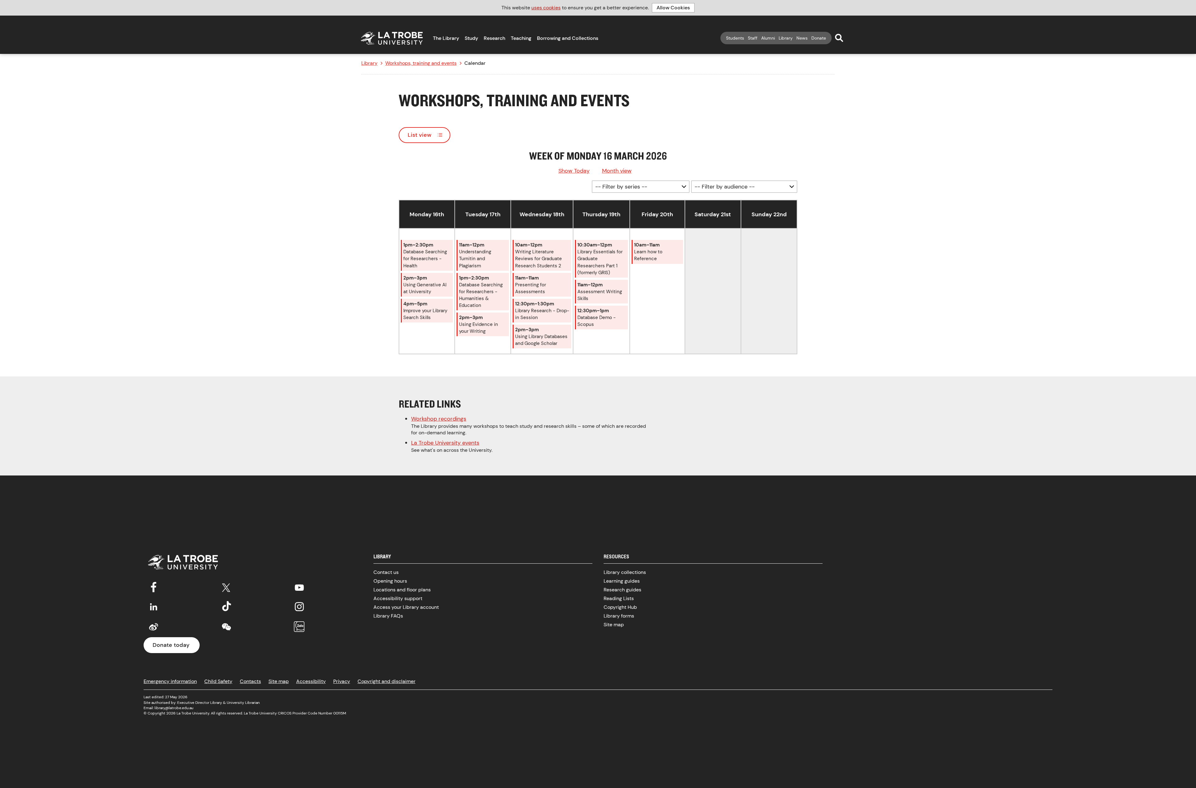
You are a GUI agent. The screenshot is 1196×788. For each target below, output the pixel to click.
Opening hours (390, 581)
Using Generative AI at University (424, 285)
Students (735, 38)
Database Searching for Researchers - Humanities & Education (481, 291)
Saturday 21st (713, 214)
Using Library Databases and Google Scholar (541, 336)
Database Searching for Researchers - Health (425, 255)
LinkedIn (154, 607)
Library (786, 38)
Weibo (154, 627)
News (802, 38)
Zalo (299, 627)
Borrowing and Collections (567, 38)
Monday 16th (427, 214)
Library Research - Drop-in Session (542, 311)
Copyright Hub (620, 607)
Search (839, 37)
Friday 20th (657, 214)
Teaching (521, 38)
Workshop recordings (438, 419)
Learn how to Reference (648, 252)
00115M (339, 713)
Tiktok (226, 607)
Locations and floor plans (402, 589)
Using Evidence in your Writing (478, 324)
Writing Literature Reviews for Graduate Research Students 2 (538, 255)
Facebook (154, 586)
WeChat (226, 627)
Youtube (299, 586)
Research (494, 38)
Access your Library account (406, 607)
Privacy (341, 681)
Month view (617, 170)
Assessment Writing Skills (599, 292)
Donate (818, 38)
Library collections (625, 572)
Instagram (299, 607)
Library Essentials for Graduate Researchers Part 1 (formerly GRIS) (600, 258)
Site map (614, 624)
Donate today (171, 645)
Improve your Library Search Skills (425, 311)
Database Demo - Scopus (596, 317)
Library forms (619, 616)
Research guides (622, 589)
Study (471, 38)
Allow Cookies (673, 7)
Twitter (226, 586)
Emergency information (170, 681)
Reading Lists (619, 598)
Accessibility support (397, 598)
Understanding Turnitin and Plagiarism (475, 255)
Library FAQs (388, 616)
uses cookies (546, 7)
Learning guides (622, 581)
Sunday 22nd (769, 214)
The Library (446, 38)
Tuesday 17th (483, 214)
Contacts (250, 681)
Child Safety (218, 681)
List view (419, 135)
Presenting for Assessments (530, 285)
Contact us (386, 572)
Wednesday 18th (542, 214)
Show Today (574, 170)
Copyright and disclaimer (386, 681)
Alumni (768, 38)
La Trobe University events (445, 443)
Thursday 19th (601, 214)
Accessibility (311, 681)
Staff (752, 38)
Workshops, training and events (421, 63)
